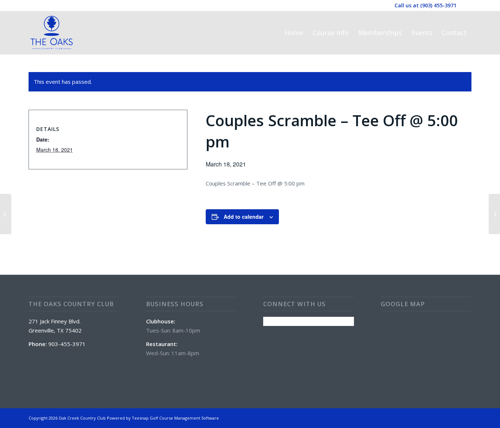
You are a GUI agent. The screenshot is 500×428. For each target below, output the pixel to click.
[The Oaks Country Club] (52, 32)
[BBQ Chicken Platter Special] (5, 214)
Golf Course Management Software (184, 418)
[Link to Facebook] (465, 5)
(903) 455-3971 (438, 5)
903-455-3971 (67, 344)
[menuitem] (294, 32)
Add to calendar (244, 216)
